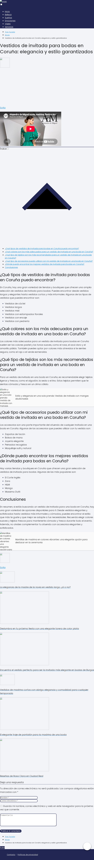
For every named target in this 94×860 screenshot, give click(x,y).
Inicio (7, 11)
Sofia (3, 107)
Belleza (8, 14)
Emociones (10, 20)
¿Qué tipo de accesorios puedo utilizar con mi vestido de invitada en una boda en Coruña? (49, 261)
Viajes (8, 23)
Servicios (9, 26)
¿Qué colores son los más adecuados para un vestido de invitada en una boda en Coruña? (49, 251)
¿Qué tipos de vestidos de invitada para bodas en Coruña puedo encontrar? (42, 248)
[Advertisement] (47, 87)
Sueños (8, 17)
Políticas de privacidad (28, 854)
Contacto (11, 854)
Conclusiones (11, 267)
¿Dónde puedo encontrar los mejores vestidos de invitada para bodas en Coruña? (44, 264)
